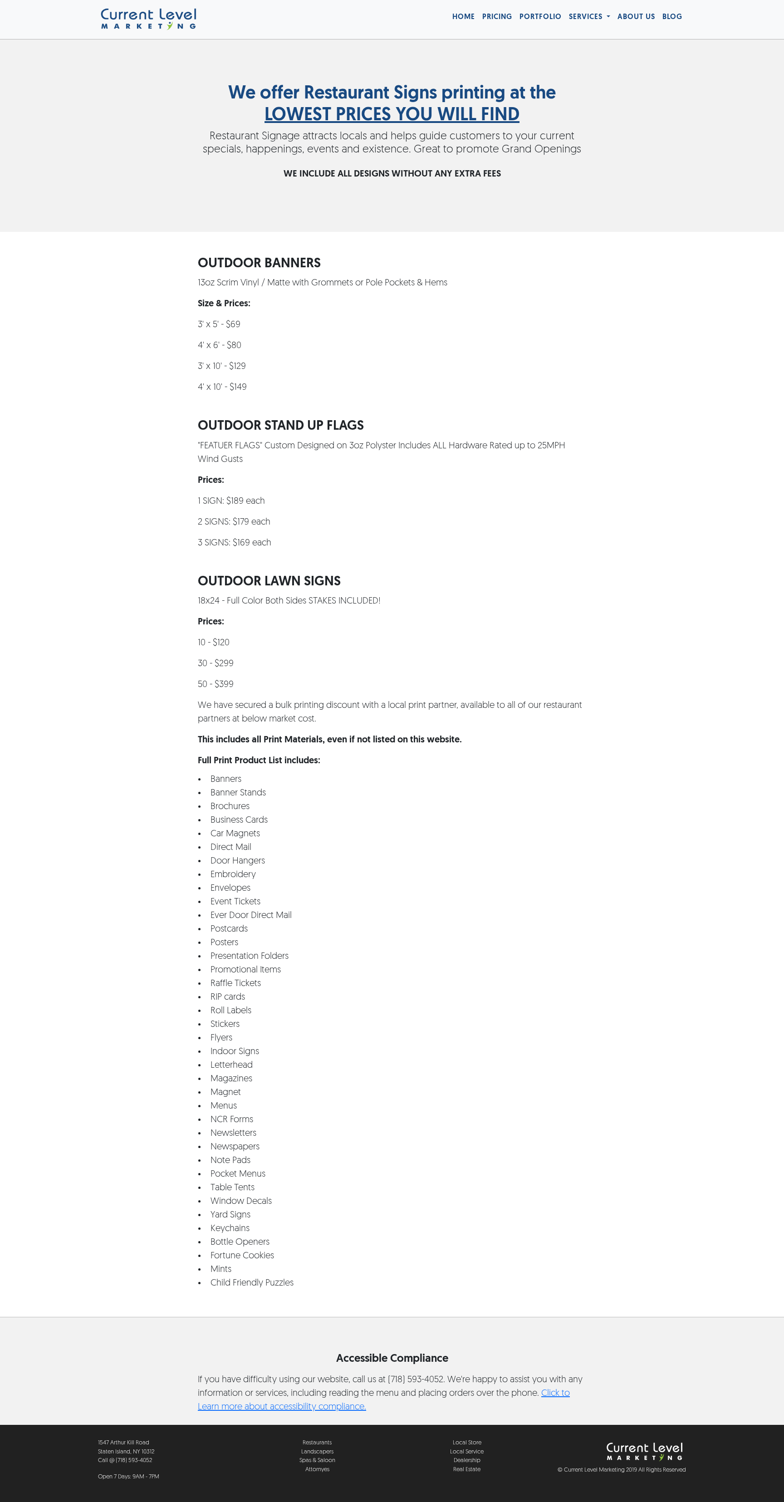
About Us (636, 17)
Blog (672, 17)
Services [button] (587, 17)
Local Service (467, 1452)
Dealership (467, 1460)
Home (463, 17)
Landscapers (317, 1452)
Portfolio (540, 17)
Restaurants (317, 1443)
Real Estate (466, 1470)
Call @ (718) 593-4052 (125, 1460)
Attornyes (317, 1470)
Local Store (467, 1443)
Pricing (497, 17)
